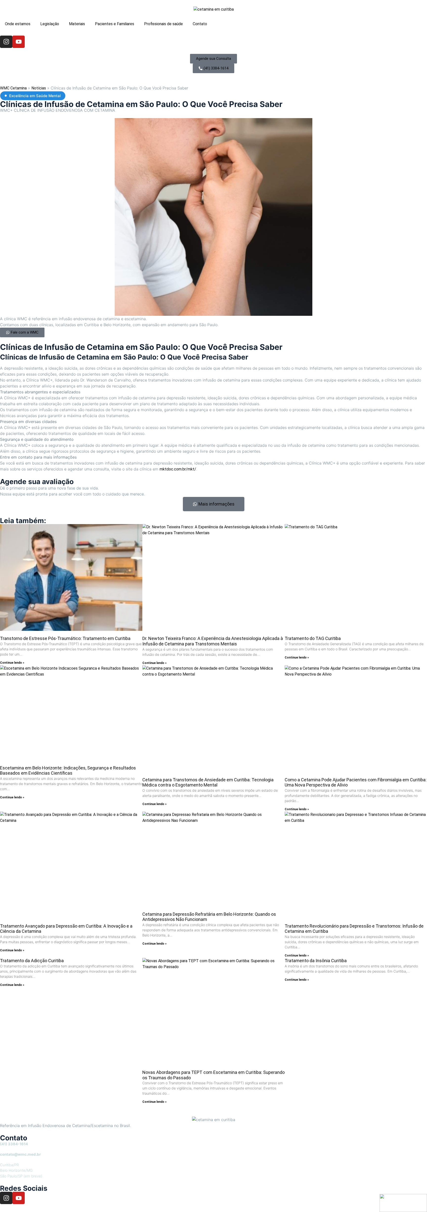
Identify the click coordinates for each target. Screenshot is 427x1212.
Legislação (49, 23)
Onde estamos (17, 23)
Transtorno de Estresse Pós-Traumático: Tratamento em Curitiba (65, 638)
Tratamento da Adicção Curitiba (32, 960)
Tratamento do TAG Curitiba (313, 638)
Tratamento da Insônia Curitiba (316, 960)
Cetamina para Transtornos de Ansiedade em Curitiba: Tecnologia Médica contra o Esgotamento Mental (208, 782)
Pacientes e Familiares (114, 23)
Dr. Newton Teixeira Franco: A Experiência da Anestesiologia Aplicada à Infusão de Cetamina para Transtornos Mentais (212, 641)
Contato (200, 23)
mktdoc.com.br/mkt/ (178, 469)
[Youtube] (18, 42)
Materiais (77, 23)
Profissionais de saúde (163, 23)
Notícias (38, 88)
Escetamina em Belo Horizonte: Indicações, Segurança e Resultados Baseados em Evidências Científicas (68, 770)
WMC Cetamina (13, 88)
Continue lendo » (12, 662)
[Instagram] (6, 42)
